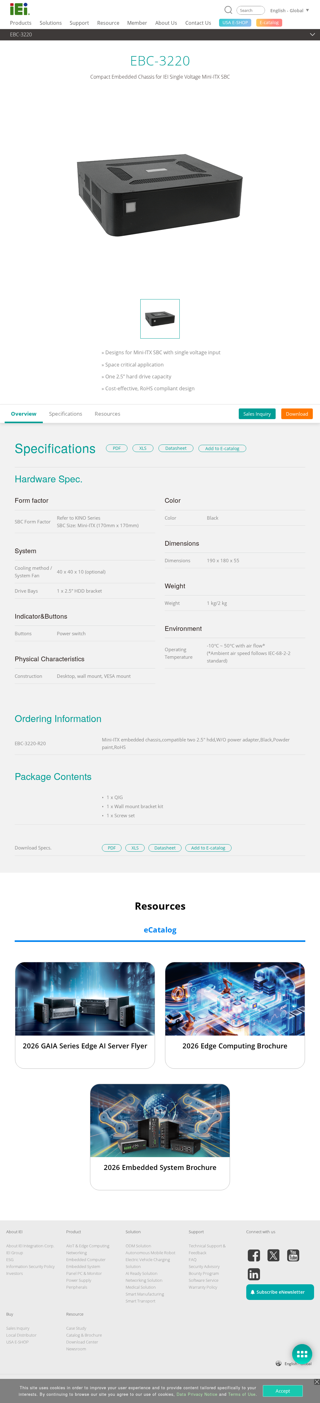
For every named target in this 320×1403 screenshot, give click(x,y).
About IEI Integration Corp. (30, 1246)
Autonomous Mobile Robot (150, 1252)
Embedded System (83, 1266)
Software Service (203, 1280)
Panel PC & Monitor (84, 1273)
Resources (107, 413)
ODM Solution (138, 1246)
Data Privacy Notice (197, 1394)
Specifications (65, 413)
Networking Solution (144, 1280)
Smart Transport (140, 1301)
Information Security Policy (30, 1266)
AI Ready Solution (142, 1273)
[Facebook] (253, 1251)
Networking (76, 1252)
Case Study (76, 1328)
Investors (14, 1273)
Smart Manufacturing (145, 1294)
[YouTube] (293, 1251)
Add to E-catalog (222, 448)
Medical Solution (141, 1287)
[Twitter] (273, 1251)
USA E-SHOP (17, 1342)
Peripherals (76, 1287)
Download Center (82, 1342)
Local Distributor (21, 1335)
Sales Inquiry (257, 414)
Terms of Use (242, 1394)
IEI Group (14, 1252)
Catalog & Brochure (84, 1335)
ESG (9, 1259)
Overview (24, 413)
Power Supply (78, 1280)
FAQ (193, 1259)
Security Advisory (204, 1266)
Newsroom (76, 1349)
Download (297, 414)
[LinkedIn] (253, 1270)
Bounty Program (204, 1273)
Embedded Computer (86, 1259)
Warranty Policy (203, 1287)
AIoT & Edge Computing (87, 1246)
